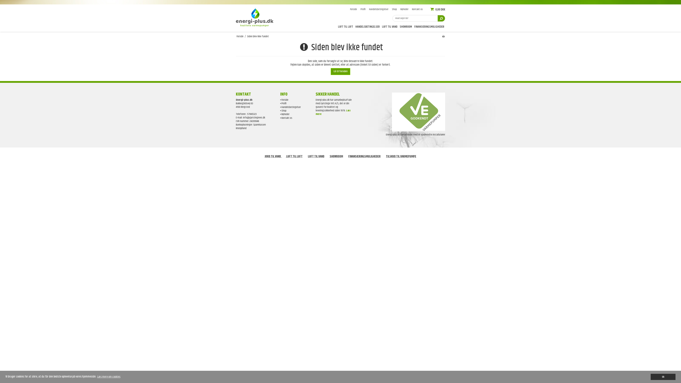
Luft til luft (345, 27)
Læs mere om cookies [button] (108, 376)
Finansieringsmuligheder (429, 27)
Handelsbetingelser (367, 27)
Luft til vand (389, 27)
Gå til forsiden (341, 71)
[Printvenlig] (443, 36)
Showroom (406, 27)
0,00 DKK (440, 9)
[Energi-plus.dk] (256, 17)
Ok (663, 377)
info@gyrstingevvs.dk (254, 118)
